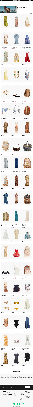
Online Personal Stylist (27, 396)
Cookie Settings (16, 405)
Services (31, 0)
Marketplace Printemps (16, 395)
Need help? (22, 387)
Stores (29, 0)
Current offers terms (22, 393)
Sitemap (20, 405)
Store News (26, 398)
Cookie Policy (13, 405)
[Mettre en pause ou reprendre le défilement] (1, 0)
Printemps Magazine (27, 397)
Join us (14, 398)
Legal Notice (21, 399)
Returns (16, 387)
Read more (2, 382)
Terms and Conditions (22, 394)
